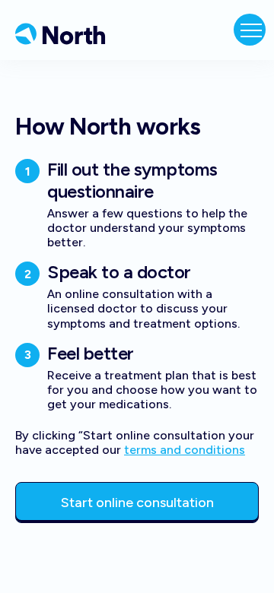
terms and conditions (184, 449)
